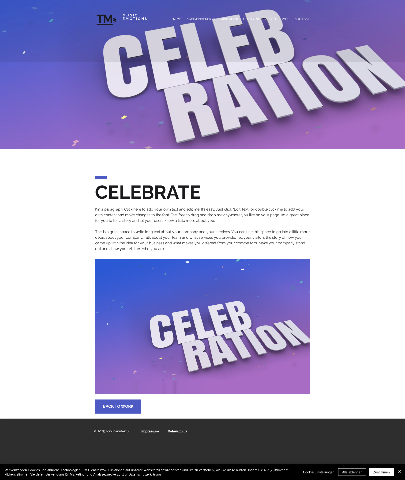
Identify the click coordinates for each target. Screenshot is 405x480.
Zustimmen (381, 472)
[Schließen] (399, 472)
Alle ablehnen (352, 472)
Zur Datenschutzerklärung (141, 474)
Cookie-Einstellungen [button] (318, 472)
